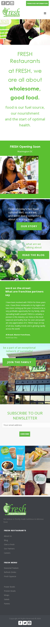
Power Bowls (9, 587)
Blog (6, 540)
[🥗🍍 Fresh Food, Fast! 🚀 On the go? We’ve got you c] (12, 482)
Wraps (6, 595)
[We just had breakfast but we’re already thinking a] (37, 458)
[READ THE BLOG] (33, 251)
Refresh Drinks (10, 572)
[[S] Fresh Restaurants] (15, 509)
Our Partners (9, 548)
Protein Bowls (10, 591)
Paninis (7, 603)
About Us (8, 536)
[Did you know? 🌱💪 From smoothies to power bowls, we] (12, 458)
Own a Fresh (9, 544)
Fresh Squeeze (10, 576)
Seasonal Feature (11, 568)
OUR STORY (29, 226)
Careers (7, 553)
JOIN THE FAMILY (19, 362)
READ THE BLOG (33, 255)
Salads (6, 599)
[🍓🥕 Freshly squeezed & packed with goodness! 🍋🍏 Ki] (37, 482)
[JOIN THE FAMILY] (19, 358)
